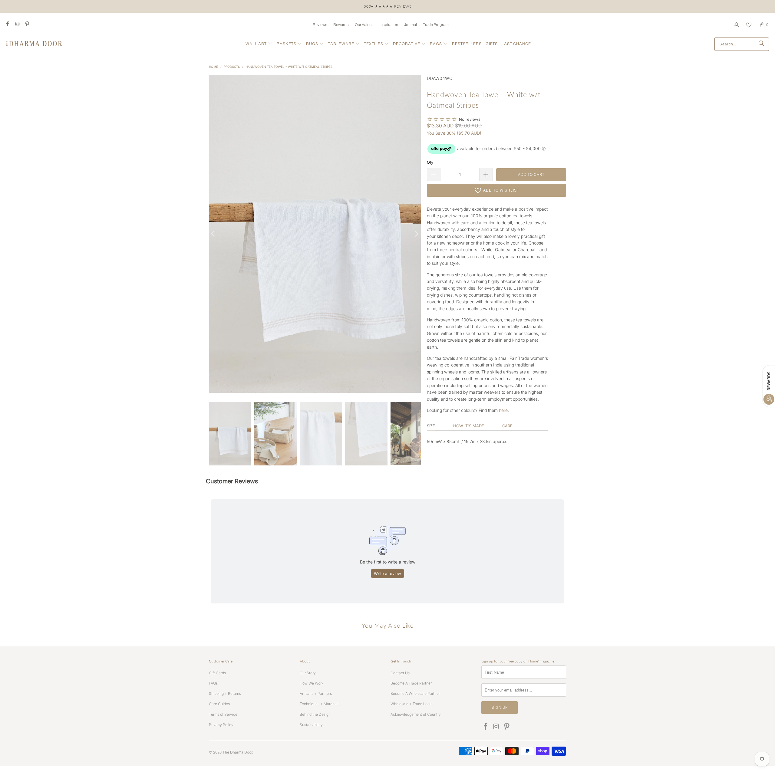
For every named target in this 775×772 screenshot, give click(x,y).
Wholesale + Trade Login (412, 703)
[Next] (416, 234)
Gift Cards (217, 673)
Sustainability (311, 724)
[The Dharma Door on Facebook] (7, 24)
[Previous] (213, 234)
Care (507, 425)
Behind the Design (315, 714)
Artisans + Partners (316, 693)
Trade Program (436, 24)
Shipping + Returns (225, 693)
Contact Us (400, 673)
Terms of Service (223, 714)
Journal (410, 24)
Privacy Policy (221, 724)
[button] (259, 44)
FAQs (213, 683)
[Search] (761, 44)
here (503, 410)
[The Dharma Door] (34, 44)
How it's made (468, 425)
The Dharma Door (237, 752)
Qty (430, 162)
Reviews (320, 24)
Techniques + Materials (319, 703)
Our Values (364, 24)
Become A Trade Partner (411, 683)
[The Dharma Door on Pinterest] (27, 24)
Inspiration (389, 24)
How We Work (311, 683)
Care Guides (219, 703)
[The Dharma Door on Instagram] (17, 24)
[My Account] (736, 24)
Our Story (308, 673)
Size (431, 425)
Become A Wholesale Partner (415, 693)
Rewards (341, 24)
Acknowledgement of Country (416, 714)
